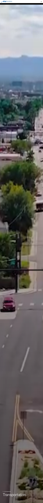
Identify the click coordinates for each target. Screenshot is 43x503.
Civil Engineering (7, 491)
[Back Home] (6, 1)
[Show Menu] (41, 2)
